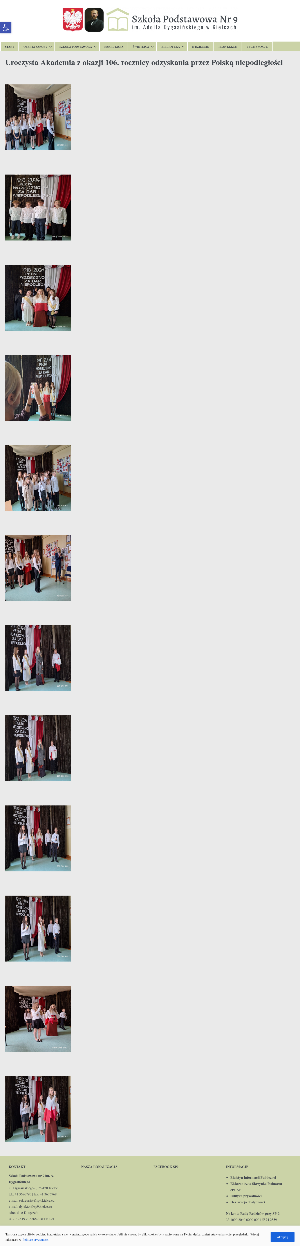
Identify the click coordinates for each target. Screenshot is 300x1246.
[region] (150, 1236)
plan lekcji (228, 46)
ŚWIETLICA (141, 46)
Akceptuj (282, 1237)
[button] (5, 27)
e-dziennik (200, 46)
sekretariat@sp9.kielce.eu (36, 1200)
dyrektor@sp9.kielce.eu (35, 1206)
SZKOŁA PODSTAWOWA (76, 46)
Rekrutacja (113, 46)
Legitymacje (257, 46)
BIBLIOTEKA (170, 46)
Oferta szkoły (35, 46)
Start (9, 46)
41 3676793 (23, 1194)
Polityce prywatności (36, 1239)
